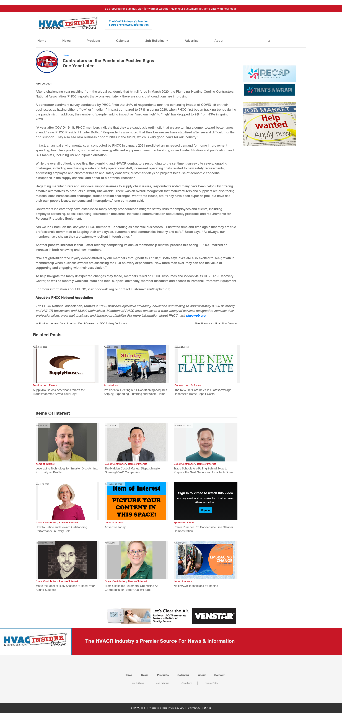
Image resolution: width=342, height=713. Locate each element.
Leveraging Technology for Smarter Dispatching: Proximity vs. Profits (67, 470)
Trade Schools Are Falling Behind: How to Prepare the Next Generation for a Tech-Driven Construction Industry (204, 470)
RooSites (206, 708)
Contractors (181, 385)
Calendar (122, 41)
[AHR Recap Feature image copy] (269, 80)
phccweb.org (195, 315)
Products (93, 41)
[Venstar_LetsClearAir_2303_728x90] (171, 615)
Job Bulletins (154, 41)
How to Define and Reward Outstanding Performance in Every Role (61, 529)
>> (216, 323)
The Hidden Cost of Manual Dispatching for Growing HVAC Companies (133, 470)
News (66, 41)
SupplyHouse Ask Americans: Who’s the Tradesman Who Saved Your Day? (59, 392)
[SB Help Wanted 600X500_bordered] (269, 124)
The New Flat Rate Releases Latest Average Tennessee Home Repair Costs (203, 392)
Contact (219, 675)
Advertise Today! (115, 527)
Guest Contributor (115, 463)
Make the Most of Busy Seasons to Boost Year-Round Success (66, 587)
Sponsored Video (184, 522)
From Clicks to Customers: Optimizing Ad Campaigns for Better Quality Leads (132, 587)
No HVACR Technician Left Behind (196, 586)
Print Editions (137, 683)
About (218, 41)
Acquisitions (111, 385)
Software (196, 385)
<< (81, 323)
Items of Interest (45, 463)
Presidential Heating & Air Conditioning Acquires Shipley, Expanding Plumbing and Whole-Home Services (135, 392)
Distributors (39, 385)
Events (53, 385)
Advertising (187, 683)
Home (41, 41)
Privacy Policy (211, 683)
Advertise (191, 41)
